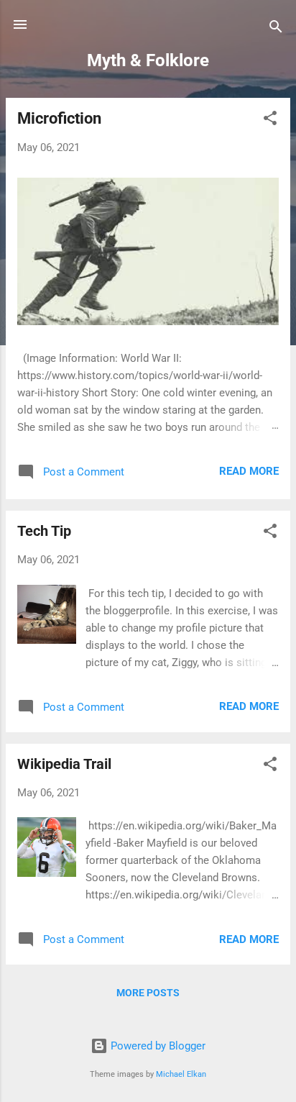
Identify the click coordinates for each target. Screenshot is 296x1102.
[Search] (276, 29)
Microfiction (59, 118)
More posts (148, 992)
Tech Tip (44, 530)
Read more (249, 471)
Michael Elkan (181, 1074)
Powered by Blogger (156, 1045)
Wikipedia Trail (64, 764)
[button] (270, 120)
